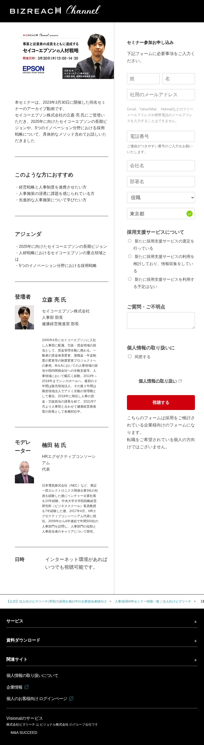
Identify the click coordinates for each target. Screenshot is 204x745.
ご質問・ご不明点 (146, 306)
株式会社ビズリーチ (21, 724)
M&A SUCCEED (24, 732)
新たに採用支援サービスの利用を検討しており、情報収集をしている (163, 263)
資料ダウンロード (23, 640)
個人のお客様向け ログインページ (36, 698)
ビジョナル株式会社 (54, 724)
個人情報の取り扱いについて (32, 675)
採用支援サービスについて (155, 232)
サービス (14, 621)
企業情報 (14, 687)
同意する (143, 356)
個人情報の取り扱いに (151, 347)
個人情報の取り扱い (158, 381)
